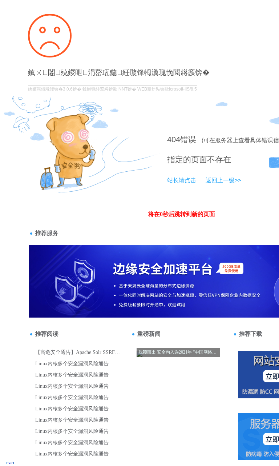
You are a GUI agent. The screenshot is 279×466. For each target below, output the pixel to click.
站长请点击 (181, 180)
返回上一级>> (223, 180)
